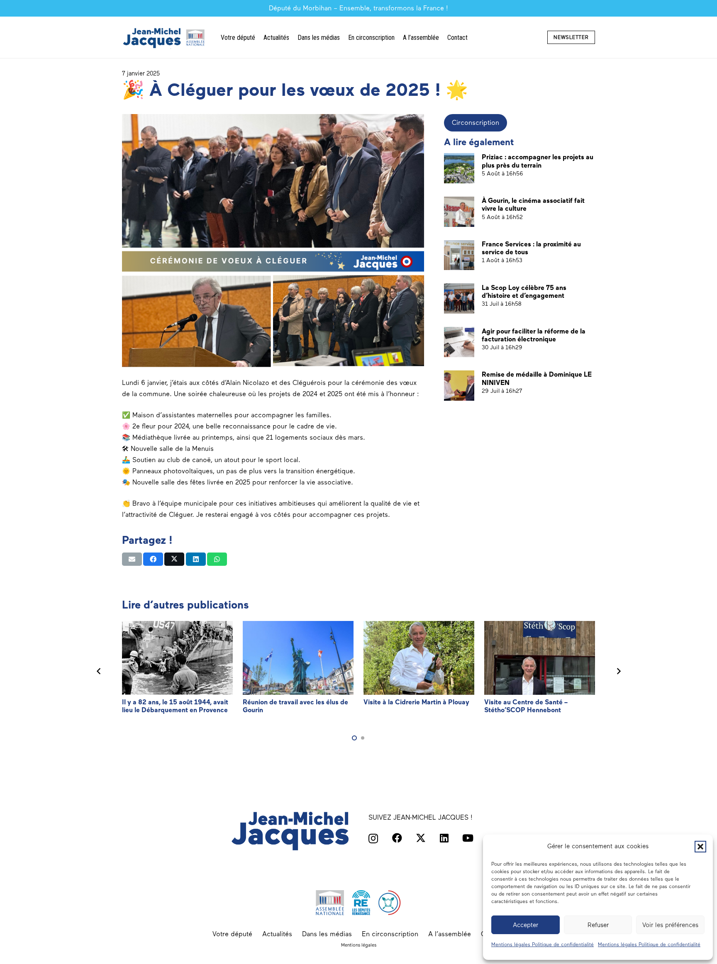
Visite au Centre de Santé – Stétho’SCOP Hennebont (526, 706)
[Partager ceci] (153, 559)
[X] (421, 838)
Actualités (277, 934)
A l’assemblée (449, 934)
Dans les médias (327, 934)
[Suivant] (618, 671)
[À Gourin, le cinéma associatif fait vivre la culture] (459, 212)
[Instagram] (373, 838)
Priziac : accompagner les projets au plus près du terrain (537, 161)
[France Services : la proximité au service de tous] (459, 255)
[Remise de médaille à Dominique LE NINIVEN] (459, 385)
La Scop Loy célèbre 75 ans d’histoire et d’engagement (524, 291)
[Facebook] (397, 838)
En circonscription (390, 934)
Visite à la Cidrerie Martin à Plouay (416, 702)
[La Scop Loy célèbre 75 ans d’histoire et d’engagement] (459, 298)
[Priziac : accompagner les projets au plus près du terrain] (459, 168)
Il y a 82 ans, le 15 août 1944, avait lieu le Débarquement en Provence (175, 706)
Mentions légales (358, 945)
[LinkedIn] (444, 838)
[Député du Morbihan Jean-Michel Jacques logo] (164, 37)
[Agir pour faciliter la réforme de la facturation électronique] (459, 342)
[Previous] (98, 671)
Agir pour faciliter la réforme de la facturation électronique (533, 335)
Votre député (232, 934)
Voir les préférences (670, 925)
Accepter (525, 925)
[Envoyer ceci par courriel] (132, 559)
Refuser (598, 925)
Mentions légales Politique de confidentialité (542, 944)
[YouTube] (467, 838)
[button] (700, 846)
